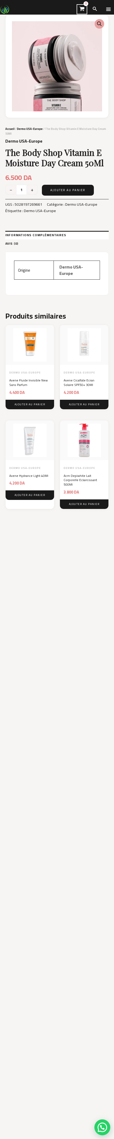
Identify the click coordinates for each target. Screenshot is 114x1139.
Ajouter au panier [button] (30, 404)
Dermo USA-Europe (30, 128)
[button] (95, 9)
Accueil (10, 128)
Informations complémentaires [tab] (35, 235)
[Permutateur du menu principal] (108, 9)
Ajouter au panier (67, 190)
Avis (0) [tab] (11, 243)
